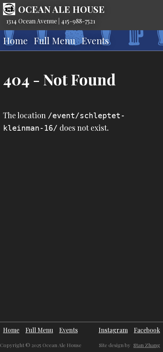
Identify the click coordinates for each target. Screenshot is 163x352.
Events (95, 40)
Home (15, 40)
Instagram (113, 330)
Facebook (147, 330)
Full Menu (54, 40)
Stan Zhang (146, 345)
